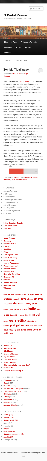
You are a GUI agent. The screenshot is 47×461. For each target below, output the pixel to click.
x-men (11, 333)
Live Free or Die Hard (12, 391)
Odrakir (7, 279)
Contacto (7, 52)
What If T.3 (8, 345)
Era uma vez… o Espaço (13, 388)
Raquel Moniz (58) (11, 420)
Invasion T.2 (8, 367)
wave (30, 177)
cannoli (16, 299)
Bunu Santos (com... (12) (14, 434)
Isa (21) (6, 428)
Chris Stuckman (10, 243)
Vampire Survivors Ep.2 (13, 370)
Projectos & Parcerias (29, 42)
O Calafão (7, 394)
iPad (39, 309)
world (6, 333)
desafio (21, 304)
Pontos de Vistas (10, 282)
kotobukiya (14, 315)
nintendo (30, 321)
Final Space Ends (11, 254)
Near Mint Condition (12, 274)
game (34, 303)
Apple (31, 294)
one (36, 321)
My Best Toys (9, 271)
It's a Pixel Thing (10, 257)
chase (30, 299)
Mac (26, 315)
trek (18, 330)
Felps (6, 252)
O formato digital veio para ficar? (17, 365)
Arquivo (28, 47)
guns (16, 309)
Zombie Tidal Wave (16, 69)
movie (6, 321)
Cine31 (6, 246)
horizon (23, 309)
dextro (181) (8, 414)
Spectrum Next (9, 285)
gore (11, 309)
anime (11, 294)
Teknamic (7, 288)
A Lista (18, 47)
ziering (35, 177)
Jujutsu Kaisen (10, 356)
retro (22, 325)
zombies (7, 179)
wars (29, 329)
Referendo (8, 399)
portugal (15, 325)
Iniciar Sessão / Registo (13, 223)
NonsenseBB (9, 277)
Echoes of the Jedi (11, 354)
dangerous (8, 304)
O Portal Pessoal (16, 15)
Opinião (7, 402)
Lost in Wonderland (11, 263)
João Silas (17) (9, 431)
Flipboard (7, 380)
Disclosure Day (10, 348)
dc (15, 303)
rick (27, 325)
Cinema (16, 177)
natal (11, 321)
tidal (26, 177)
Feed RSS (7, 228)
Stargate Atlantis (10, 405)
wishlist (37, 329)
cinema (38, 298)
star (6, 329)
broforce (8, 298)
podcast (6, 325)
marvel (34, 314)
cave (23, 298)
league (22, 315)
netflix (20, 320)
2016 (5, 294)
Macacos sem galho (12, 266)
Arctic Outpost (9, 238)
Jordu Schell (9, 260)
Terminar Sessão (10, 225)
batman (38, 294)
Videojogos (8, 47)
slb (31, 325)
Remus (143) (8, 417)
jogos (6, 314)
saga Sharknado (25, 81)
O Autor (14, 42)
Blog (6, 42)
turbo (23, 329)
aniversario (21, 294)
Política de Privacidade (9, 452)
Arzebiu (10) (8, 437)
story (12, 329)
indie (32, 308)
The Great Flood (10, 359)
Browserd (7, 241)
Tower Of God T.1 (10, 362)
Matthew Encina (10, 268)
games (6, 309)
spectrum (38, 325)
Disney (28, 303)
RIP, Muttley (8, 351)
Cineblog (7, 249)
